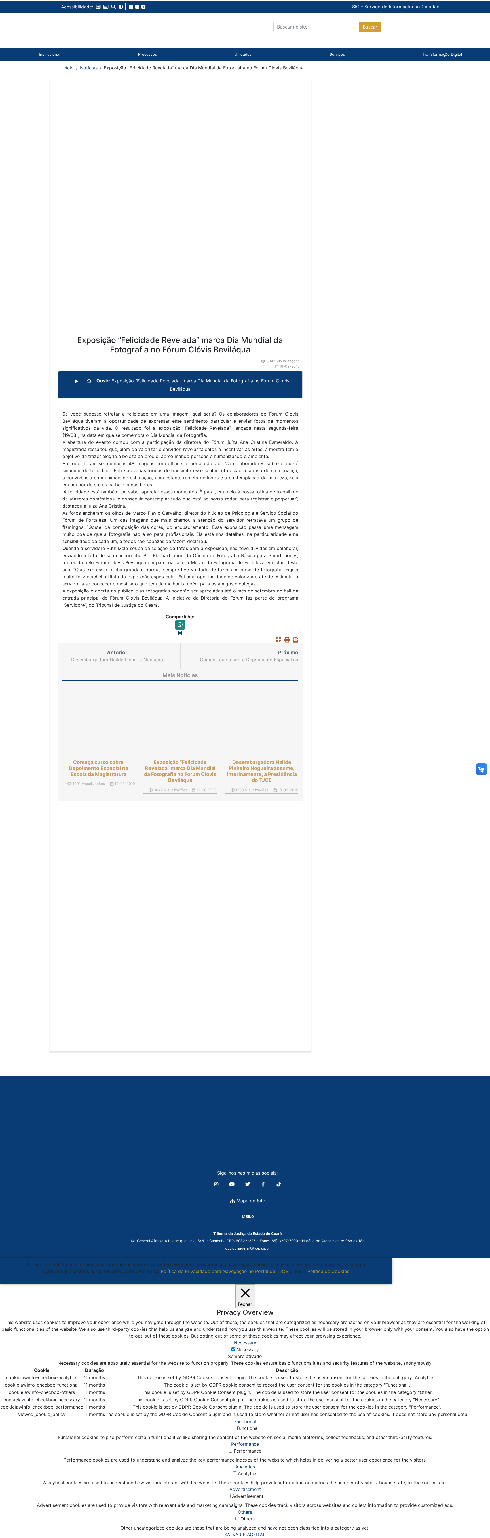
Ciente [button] (194, 1278)
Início (68, 67)
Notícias (89, 67)
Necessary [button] (245, 1343)
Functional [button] (245, 1421)
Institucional (49, 54)
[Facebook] (264, 1184)
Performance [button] (245, 1444)
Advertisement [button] (245, 1489)
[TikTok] (279, 1184)
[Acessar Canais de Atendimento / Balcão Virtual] (474, 1517)
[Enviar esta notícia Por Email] (294, 640)
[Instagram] (217, 1184)
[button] (98, 7)
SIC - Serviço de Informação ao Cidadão (357, 6)
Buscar (370, 27)
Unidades (243, 54)
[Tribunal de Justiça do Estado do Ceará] (96, 27)
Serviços (337, 54)
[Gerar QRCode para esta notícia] (277, 640)
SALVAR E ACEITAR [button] (245, 1534)
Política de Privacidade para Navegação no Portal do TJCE (224, 1271)
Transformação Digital (442, 54)
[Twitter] (248, 1184)
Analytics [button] (245, 1466)
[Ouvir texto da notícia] (76, 381)
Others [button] (245, 1512)
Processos (147, 54)
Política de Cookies (328, 1271)
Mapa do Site (250, 1200)
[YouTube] (232, 1184)
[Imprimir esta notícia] (285, 640)
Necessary (247, 1349)
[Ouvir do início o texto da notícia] (89, 381)
